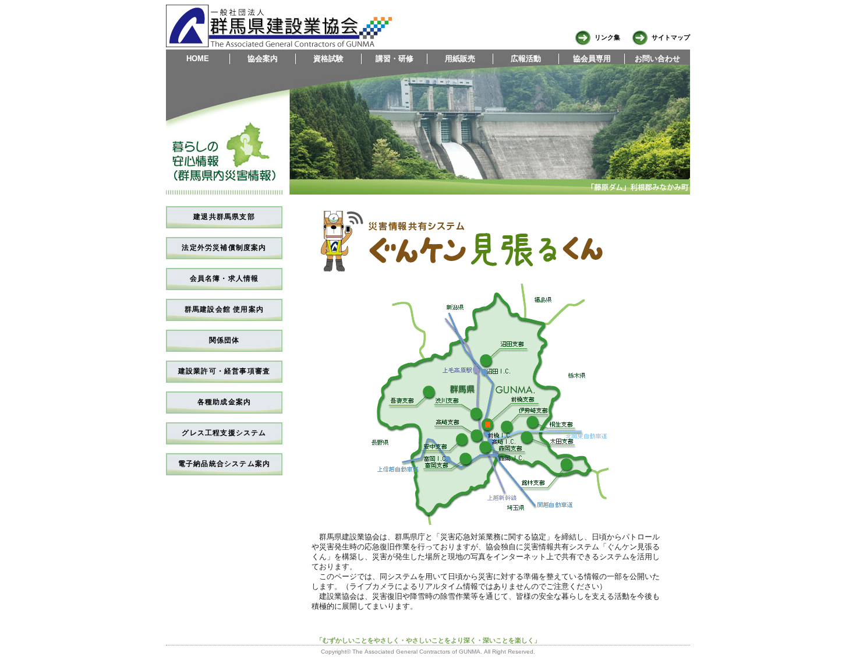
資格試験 (328, 58)
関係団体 (224, 340)
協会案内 (262, 58)
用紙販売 (460, 58)
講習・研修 (394, 58)
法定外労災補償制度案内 (224, 247)
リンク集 (605, 37)
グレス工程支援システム (224, 433)
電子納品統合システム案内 (224, 464)
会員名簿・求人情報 (224, 278)
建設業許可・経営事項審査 (224, 371)
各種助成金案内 (224, 402)
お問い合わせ (657, 58)
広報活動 (526, 58)
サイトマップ (669, 37)
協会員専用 (592, 58)
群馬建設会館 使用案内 (224, 309)
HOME (197, 58)
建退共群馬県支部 (224, 217)
